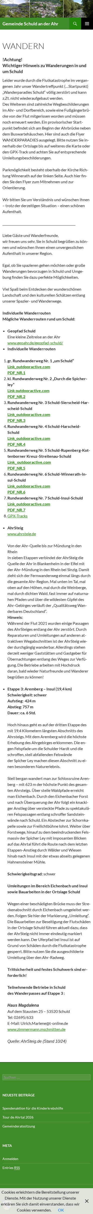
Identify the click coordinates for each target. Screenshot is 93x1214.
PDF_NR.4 (16, 444)
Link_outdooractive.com (28, 366)
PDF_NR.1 (16, 372)
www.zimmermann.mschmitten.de (36, 1029)
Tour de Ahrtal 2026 (17, 1117)
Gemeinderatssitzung (19, 1126)
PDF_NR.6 (16, 492)
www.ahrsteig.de (21, 533)
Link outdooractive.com (28, 390)
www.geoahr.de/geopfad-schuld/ (35, 342)
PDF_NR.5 (16, 468)
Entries (11, 1168)
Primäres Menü (87, 24)
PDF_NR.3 (16, 420)
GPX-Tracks (17, 515)
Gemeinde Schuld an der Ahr (30, 23)
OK (61, 1210)
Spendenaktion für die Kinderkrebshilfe (32, 1108)
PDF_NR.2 (16, 396)
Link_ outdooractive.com (29, 462)
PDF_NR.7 (16, 509)
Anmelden (10, 1159)
